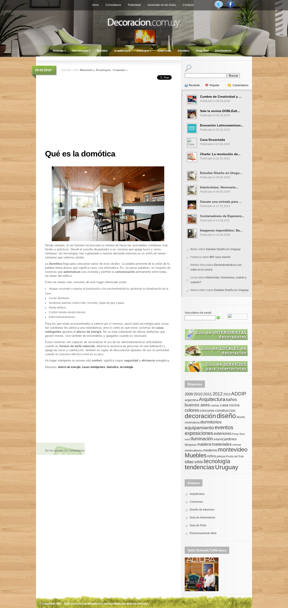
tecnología (126, 367)
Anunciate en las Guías (162, 5)
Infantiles (183, 50)
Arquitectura (122, 50)
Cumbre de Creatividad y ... (220, 96)
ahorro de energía (69, 367)
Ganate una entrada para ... (221, 201)
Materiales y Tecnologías (95, 70)
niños (211, 456)
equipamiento (199, 427)
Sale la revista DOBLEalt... (220, 111)
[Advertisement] (108, 113)
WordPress (95, 603)
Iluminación (202, 438)
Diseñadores (223, 50)
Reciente (194, 85)
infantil (218, 439)
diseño (226, 415)
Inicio (95, 5)
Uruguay (226, 467)
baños (231, 399)
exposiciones (199, 433)
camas (215, 405)
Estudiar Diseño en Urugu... (221, 173)
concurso (207, 410)
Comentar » (120, 70)
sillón (198, 462)
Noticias (59, 50)
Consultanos (113, 5)
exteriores (223, 433)
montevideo (233, 449)
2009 (189, 394)
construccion (225, 410)
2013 (226, 394)
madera (204, 444)
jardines (230, 439)
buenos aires (197, 405)
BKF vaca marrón (220, 257)
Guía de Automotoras (202, 517)
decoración (200, 415)
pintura (221, 456)
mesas (236, 444)
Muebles (102, 50)
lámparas (191, 444)
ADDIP (238, 394)
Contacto (188, 5)
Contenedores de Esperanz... (222, 216)
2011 (207, 394)
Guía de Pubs (198, 525)
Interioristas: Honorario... (219, 187)
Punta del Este (235, 456)
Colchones (196, 501)
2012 (218, 393)
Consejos (144, 50)
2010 (198, 394)
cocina (234, 405)
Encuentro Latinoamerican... (221, 125)
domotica (113, 367)
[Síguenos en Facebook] (230, 8)
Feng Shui (202, 50)
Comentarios (240, 85)
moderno (210, 450)
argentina (191, 400)
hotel (187, 439)
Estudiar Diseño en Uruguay (223, 249)
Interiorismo (81, 50)
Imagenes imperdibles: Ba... (221, 230)
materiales (222, 444)
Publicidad (134, 5)
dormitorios (211, 422)
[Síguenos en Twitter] (218, 8)
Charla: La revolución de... (220, 154)
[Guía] (216, 339)
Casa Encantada (212, 139)
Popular (214, 85)
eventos (224, 427)
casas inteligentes (93, 367)
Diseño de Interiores (202, 509)
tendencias (199, 467)
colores (192, 410)
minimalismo (193, 450)
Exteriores (164, 50)
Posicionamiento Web (203, 533)
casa (224, 405)
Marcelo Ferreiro (137, 603)
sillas (189, 462)
